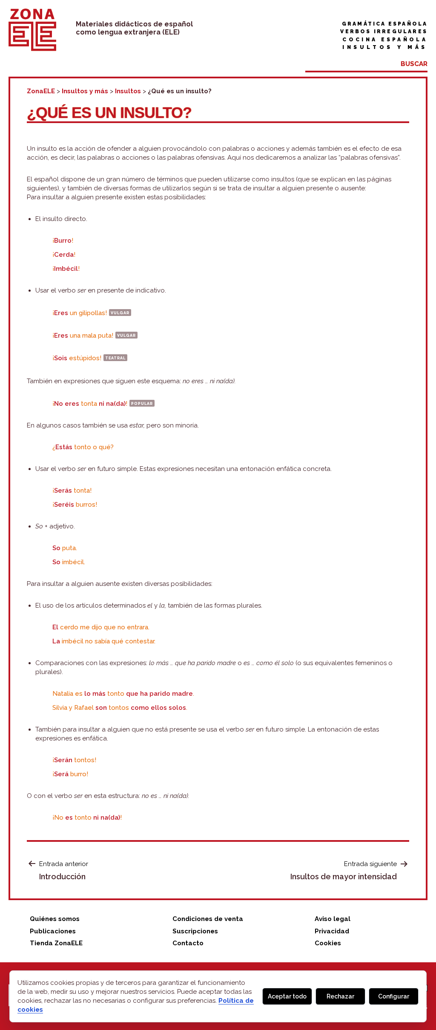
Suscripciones (195, 931)
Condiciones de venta (207, 919)
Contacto (188, 943)
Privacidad (332, 931)
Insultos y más (384, 47)
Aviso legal (332, 919)
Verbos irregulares (383, 31)
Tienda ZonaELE (56, 943)
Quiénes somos (55, 919)
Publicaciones (53, 931)
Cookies (328, 943)
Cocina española (384, 40)
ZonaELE (41, 91)
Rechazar (340, 996)
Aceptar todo (287, 996)
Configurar (393, 996)
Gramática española (384, 24)
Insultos (128, 91)
